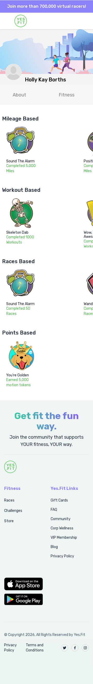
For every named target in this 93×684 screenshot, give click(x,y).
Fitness (66, 95)
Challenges (13, 510)
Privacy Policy (62, 556)
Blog (54, 547)
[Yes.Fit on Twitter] (64, 647)
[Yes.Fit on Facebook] (75, 647)
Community (61, 519)
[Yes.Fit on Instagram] (85, 647)
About (19, 95)
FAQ (54, 509)
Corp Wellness (62, 528)
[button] (21, 583)
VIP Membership (64, 537)
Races (9, 500)
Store (9, 521)
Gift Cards (59, 500)
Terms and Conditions (35, 647)
